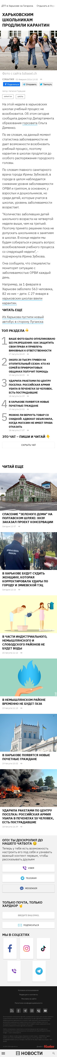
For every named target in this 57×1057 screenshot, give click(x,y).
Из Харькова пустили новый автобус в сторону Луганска (23, 319)
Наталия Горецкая (17, 91)
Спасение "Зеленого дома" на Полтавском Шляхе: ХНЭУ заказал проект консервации (27, 518)
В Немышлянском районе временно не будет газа (24, 702)
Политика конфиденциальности (28, 1003)
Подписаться (31, 925)
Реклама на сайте (28, 999)
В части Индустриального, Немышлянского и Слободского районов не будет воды (24, 642)
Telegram (31, 878)
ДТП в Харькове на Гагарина (17, 5)
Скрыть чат (28, 444)
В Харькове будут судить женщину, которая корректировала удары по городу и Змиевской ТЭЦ (25, 579)
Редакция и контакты (28, 994)
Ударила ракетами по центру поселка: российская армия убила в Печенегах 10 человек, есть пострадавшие (28, 816)
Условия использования (28, 990)
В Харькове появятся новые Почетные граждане (26, 757)
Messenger (31, 888)
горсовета (29, 123)
